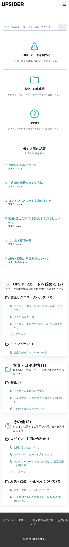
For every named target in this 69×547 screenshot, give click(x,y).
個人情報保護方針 (43, 520)
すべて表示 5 (17, 471)
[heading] (34, 297)
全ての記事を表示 (34, 153)
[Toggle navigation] (64, 4)
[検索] (62, 27)
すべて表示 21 (18, 334)
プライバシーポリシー (15, 520)
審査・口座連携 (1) (29, 365)
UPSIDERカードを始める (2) (38, 284)
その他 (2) (22, 421)
